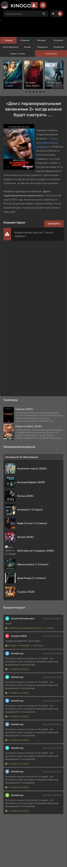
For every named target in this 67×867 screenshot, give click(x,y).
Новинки (25, 40)
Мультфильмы (10, 46)
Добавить (54, 223)
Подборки (58, 46)
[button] (23, 92)
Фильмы (41, 40)
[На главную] (15, 5)
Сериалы (58, 40)
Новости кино (17, 53)
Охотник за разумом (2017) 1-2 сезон (31, 628)
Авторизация (34, 5)
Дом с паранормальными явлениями (47, 142)
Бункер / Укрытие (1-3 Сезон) (26, 645)
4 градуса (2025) (19, 669)
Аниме (27, 46)
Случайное (51, 53)
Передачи (42, 46)
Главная (8, 40)
